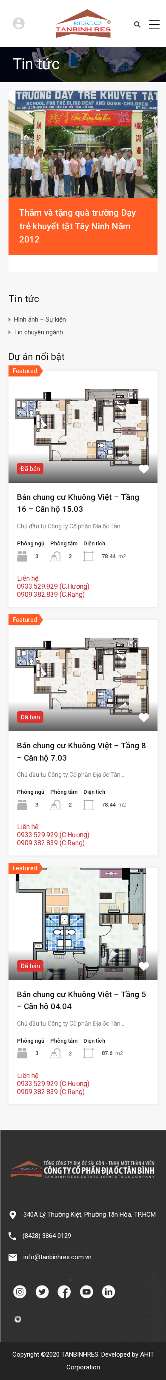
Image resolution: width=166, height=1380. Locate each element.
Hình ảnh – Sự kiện (40, 319)
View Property (83, 460)
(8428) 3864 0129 (47, 1236)
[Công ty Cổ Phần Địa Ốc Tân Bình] (83, 34)
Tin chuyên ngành (38, 332)
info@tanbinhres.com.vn (57, 1257)
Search (137, 25)
